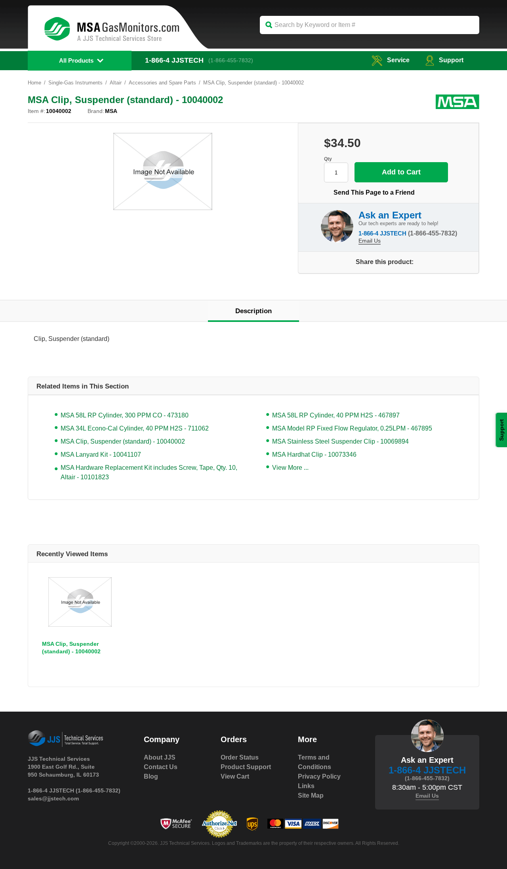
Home (34, 83)
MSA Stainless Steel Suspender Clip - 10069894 (340, 441)
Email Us (369, 240)
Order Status (240, 757)
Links (306, 786)
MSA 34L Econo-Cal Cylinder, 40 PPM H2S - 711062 (135, 428)
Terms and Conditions (314, 762)
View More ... (290, 467)
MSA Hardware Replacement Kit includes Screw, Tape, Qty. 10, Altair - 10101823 (149, 472)
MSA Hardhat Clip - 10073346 (314, 454)
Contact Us (160, 767)
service (398, 60)
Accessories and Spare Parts (162, 83)
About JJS (159, 757)
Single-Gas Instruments (75, 83)
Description (253, 311)
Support (451, 60)
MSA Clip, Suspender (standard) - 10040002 (123, 441)
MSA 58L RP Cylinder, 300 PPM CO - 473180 (125, 415)
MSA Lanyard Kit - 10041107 (101, 454)
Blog (151, 776)
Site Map (311, 795)
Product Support (246, 767)
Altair (116, 83)
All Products (76, 60)
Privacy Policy (319, 776)
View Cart (235, 776)
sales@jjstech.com (53, 798)
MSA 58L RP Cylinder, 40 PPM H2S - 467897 (336, 415)
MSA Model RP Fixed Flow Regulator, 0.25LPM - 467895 (352, 428)
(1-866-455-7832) (230, 60)
